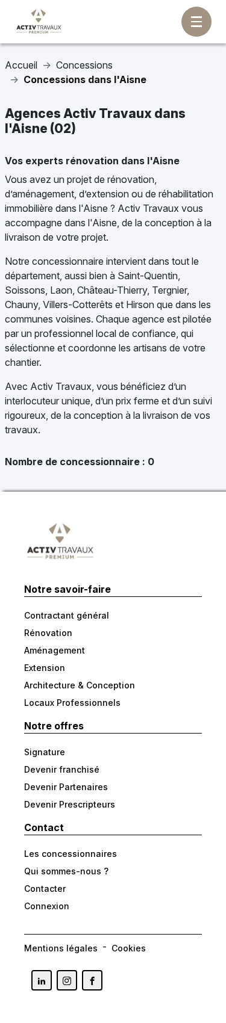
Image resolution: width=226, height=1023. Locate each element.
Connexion (46, 906)
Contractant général (66, 615)
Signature (44, 752)
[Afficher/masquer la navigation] (196, 22)
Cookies (128, 948)
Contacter (45, 888)
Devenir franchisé (61, 769)
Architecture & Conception (79, 685)
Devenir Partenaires (66, 787)
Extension (44, 668)
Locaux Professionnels (72, 702)
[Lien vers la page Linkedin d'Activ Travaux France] (41, 980)
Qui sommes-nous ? (66, 871)
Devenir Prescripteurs (69, 804)
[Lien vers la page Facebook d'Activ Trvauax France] (92, 980)
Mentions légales (61, 948)
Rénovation (48, 633)
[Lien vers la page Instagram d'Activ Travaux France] (67, 980)
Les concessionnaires (70, 853)
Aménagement (54, 650)
